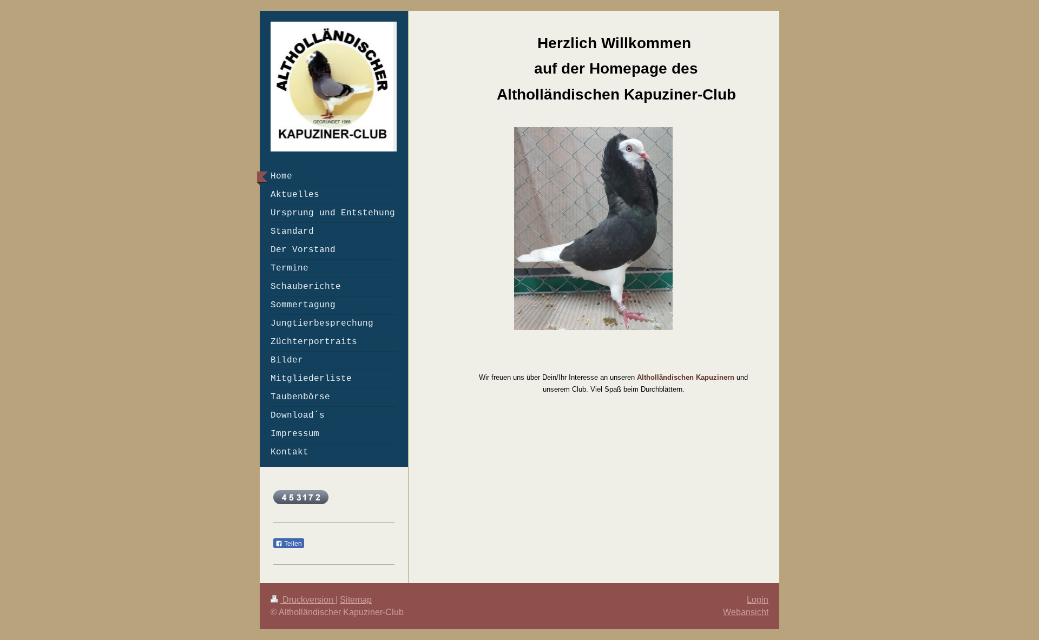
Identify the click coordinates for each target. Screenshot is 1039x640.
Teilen (292, 543)
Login (757, 599)
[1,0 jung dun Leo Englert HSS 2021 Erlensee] (593, 228)
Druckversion (308, 599)
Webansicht (745, 612)
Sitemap (356, 599)
